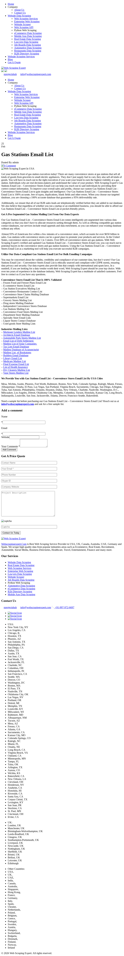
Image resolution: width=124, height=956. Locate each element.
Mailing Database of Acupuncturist (21, 349)
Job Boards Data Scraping (27, 44)
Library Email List (12, 358)
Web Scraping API (23, 27)
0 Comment (10, 165)
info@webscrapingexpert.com (35, 74)
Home (11, 4)
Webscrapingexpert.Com (13, 544)
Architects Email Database (16, 335)
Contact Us (20, 12)
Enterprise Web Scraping (27, 21)
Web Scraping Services (26, 18)
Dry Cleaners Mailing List (16, 370)
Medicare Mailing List (14, 361)
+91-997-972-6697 (64, 607)
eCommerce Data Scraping (28, 33)
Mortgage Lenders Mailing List (19, 332)
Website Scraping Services (21, 56)
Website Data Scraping (19, 15)
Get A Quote (14, 62)
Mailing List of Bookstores (17, 352)
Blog (10, 59)
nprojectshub (10, 74)
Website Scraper (22, 24)
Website (5, 437)
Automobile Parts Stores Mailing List (22, 338)
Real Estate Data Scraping (27, 39)
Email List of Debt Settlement (18, 340)
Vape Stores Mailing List (15, 373)
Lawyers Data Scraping (26, 42)
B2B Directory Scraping (26, 53)
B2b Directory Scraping (20, 591)
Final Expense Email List (16, 364)
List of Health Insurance (15, 367)
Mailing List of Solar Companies (20, 343)
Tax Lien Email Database (16, 346)
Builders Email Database (15, 355)
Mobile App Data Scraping (28, 36)
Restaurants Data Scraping (27, 50)
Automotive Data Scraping (27, 47)
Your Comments (10, 446)
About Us (19, 9)
